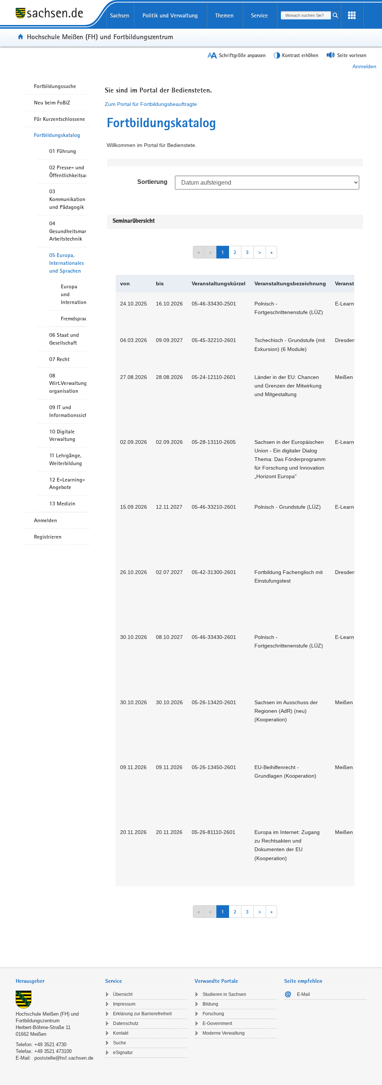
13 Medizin (62, 503)
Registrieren (48, 536)
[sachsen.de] (56, 18)
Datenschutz (125, 1023)
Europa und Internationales (73, 294)
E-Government (217, 1023)
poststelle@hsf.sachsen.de (63, 1058)
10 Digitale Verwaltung (62, 435)
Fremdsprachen (73, 318)
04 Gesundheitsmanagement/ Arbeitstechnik (67, 231)
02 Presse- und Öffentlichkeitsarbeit (67, 171)
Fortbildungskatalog (57, 135)
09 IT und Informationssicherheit (67, 411)
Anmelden (364, 66)
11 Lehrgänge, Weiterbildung (65, 459)
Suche (119, 1042)
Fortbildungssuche (55, 86)
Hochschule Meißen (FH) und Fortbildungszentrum (100, 36)
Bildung (210, 1004)
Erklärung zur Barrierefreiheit (142, 1013)
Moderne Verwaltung (224, 1033)
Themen (224, 15)
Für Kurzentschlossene (59, 119)
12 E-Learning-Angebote (67, 483)
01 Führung (62, 151)
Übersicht (122, 994)
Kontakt (120, 1033)
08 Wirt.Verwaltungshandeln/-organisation (67, 383)
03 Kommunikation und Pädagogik (67, 199)
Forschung (213, 1013)
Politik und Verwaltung (170, 15)
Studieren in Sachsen (224, 994)
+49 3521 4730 (50, 1044)
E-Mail (303, 994)
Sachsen (119, 15)
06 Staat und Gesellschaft (64, 339)
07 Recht (59, 359)
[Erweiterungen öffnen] (351, 16)
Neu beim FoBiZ (52, 102)
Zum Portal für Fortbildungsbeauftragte (151, 104)
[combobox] (306, 15)
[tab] (57, 982)
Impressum (124, 1004)
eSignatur (123, 1052)
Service (259, 15)
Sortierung (152, 182)
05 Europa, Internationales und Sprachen (66, 263)
